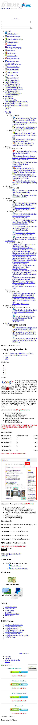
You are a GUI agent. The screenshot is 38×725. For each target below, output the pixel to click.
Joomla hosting (9, 610)
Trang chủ (8, 31)
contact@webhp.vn (15, 19)
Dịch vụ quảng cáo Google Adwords (16, 102)
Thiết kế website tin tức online (14, 625)
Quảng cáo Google (14, 554)
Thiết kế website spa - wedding (14, 630)
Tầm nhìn (8, 658)
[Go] (1, 24)
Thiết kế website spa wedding (14, 89)
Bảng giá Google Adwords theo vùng (16, 105)
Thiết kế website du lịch (12, 91)
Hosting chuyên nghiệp (12, 614)
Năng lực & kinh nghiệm (12, 660)
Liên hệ (7, 109)
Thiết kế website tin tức (12, 95)
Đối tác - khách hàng (11, 82)
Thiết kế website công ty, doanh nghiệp (17, 635)
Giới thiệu (8, 656)
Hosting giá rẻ (9, 615)
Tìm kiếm (8, 107)
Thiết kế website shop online (13, 88)
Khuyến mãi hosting (11, 607)
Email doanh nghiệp (11, 100)
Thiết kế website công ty (12, 84)
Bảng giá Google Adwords (13, 103)
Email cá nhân (9, 98)
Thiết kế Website (10, 241)
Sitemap (7, 662)
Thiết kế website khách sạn (13, 93)
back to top (4, 556)
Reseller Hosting (10, 608)
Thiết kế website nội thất (12, 86)
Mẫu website (9, 96)
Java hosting (8, 612)
